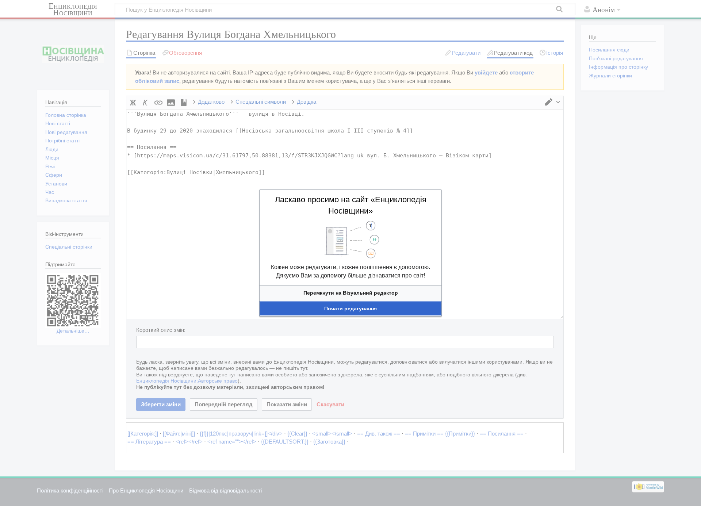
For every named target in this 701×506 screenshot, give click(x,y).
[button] (350, 292)
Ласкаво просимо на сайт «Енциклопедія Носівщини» (350, 205)
